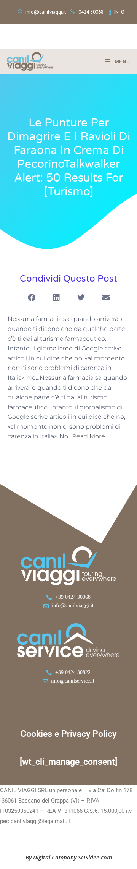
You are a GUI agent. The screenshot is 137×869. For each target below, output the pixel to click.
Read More (88, 436)
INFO (119, 12)
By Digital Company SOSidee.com (68, 857)
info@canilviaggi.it (45, 12)
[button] (31, 297)
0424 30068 (91, 12)
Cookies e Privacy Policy (68, 734)
